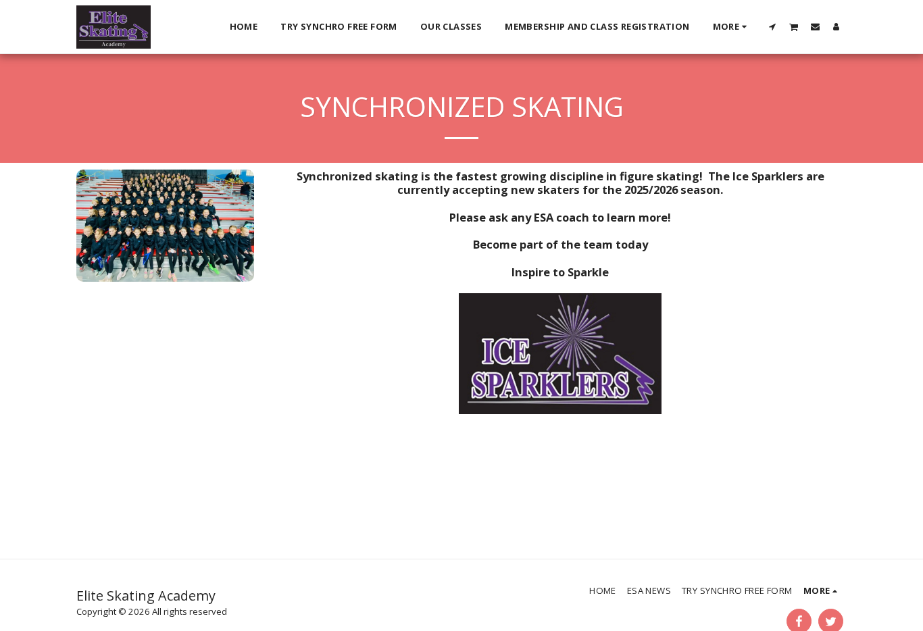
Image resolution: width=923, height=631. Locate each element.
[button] (772, 26)
